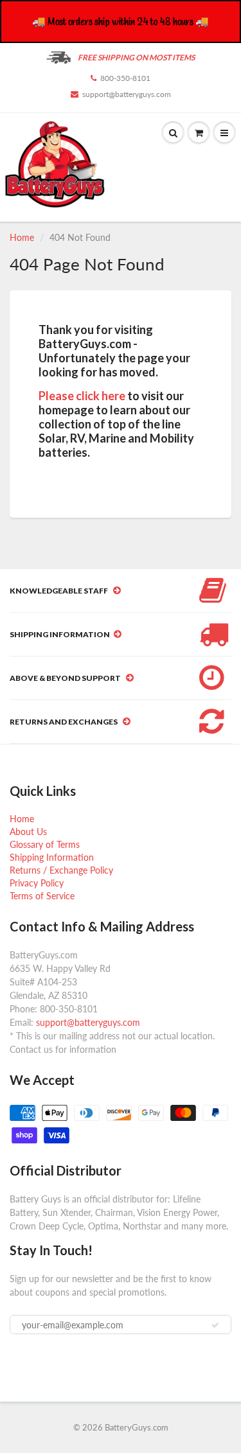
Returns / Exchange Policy (61, 870)
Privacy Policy (37, 882)
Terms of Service (42, 895)
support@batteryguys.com (126, 94)
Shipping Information (52, 857)
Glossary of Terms (45, 844)
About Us (28, 831)
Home (22, 237)
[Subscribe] (215, 1325)
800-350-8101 (125, 78)
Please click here (82, 396)
